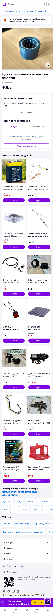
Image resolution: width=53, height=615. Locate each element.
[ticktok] (18, 591)
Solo (14, 509)
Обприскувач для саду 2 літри (16, 523)
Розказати (38, 602)
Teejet (24, 509)
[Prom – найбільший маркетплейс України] (4, 4)
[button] (14, 200)
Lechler (36, 509)
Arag (19, 501)
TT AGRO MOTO (46, 501)
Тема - (12, 566)
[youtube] (4, 591)
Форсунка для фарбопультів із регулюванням (23, 532)
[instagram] (13, 591)
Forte (5, 509)
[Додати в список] (47, 65)
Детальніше (26, 112)
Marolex (30, 501)
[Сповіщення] (49, 4)
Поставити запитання (26, 146)
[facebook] (8, 591)
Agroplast (7, 501)
